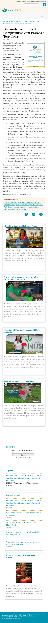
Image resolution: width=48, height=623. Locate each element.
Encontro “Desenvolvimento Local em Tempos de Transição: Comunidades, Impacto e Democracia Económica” (23, 478)
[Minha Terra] (8, 21)
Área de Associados (38, 2)
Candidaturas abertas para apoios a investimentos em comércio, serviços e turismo (23, 543)
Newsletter (10, 446)
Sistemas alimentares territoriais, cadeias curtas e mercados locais (21, 278)
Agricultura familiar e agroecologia (19, 381)
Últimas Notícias (13, 495)
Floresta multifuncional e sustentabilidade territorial (22, 331)
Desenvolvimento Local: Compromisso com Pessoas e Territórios (21, 22)
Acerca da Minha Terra (22, 2)
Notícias (18, 21)
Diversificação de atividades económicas (21, 225)
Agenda (9, 470)
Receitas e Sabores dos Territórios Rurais (20, 556)
